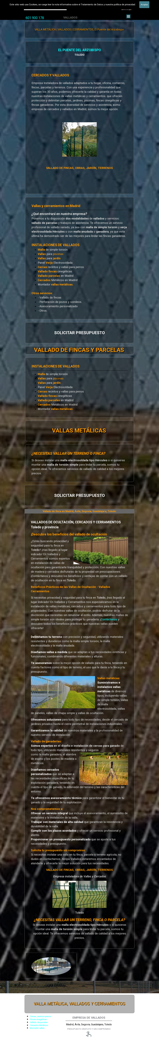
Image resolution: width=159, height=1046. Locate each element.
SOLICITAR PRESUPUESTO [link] (79, 332)
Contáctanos (109, 619)
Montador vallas (37, 1028)
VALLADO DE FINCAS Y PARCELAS (79, 349)
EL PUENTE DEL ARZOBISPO (79, 50)
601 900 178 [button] (35, 18)
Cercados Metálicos (39, 1025)
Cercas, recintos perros (40, 1016)
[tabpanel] (35, 17)
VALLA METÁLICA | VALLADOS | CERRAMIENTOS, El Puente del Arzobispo (79, 29)
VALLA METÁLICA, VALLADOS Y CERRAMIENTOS (79, 1003)
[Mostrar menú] (128, 16)
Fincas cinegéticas (38, 1019)
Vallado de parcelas (39, 1022)
